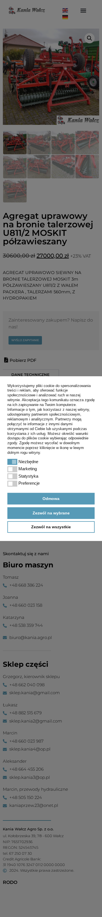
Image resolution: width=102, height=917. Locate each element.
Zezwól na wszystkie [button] (51, 527)
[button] (12, 462)
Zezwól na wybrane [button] (51, 513)
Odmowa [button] (51, 498)
